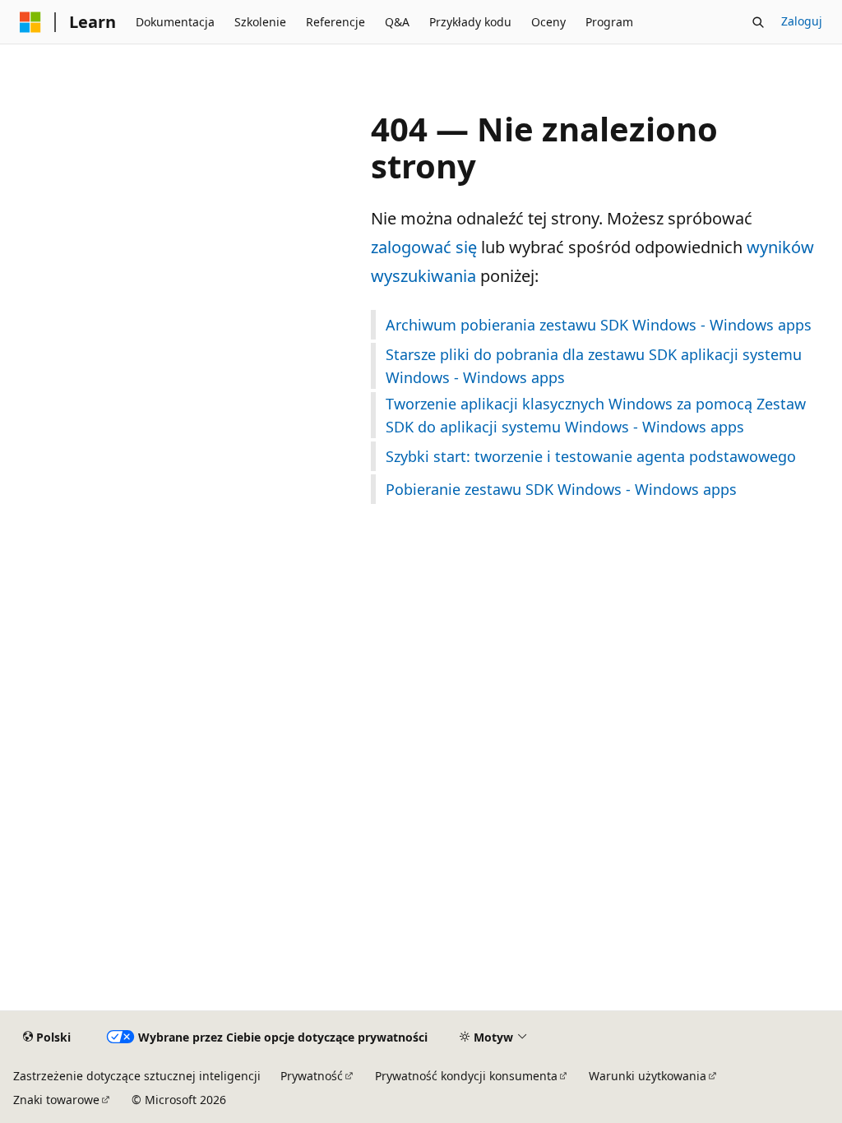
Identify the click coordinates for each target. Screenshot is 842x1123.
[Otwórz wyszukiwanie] (758, 22)
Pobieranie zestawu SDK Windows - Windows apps (561, 489)
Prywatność (311, 1076)
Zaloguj (801, 21)
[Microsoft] (30, 22)
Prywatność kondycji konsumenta (466, 1076)
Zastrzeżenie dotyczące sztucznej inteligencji (137, 1076)
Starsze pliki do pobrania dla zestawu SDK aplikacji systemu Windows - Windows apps (594, 365)
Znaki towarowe (56, 1099)
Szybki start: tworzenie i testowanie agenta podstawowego (591, 456)
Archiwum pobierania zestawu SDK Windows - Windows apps (599, 325)
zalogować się (424, 247)
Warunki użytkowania (647, 1076)
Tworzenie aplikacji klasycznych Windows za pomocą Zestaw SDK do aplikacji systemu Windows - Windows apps (596, 415)
